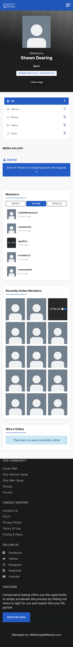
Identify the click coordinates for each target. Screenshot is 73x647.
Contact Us (10, 510)
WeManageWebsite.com (45, 634)
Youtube (14, 576)
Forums (7, 492)
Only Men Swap (13, 480)
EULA (6, 516)
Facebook (15, 552)
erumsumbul (25, 269)
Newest (15, 203)
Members (12, 194)
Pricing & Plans (13, 534)
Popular (57, 203)
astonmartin (24, 227)
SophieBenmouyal (27, 212)
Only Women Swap (15, 474)
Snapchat (14, 570)
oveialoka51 (24, 255)
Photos (38, 116)
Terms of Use (12, 528)
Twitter (13, 558)
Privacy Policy (12, 522)
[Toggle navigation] (68, 5)
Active (36, 203)
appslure (22, 241)
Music (38, 133)
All (38, 100)
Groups (7, 486)
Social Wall (10, 468)
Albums (38, 108)
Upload (12, 159)
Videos (38, 125)
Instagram (15, 564)
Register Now (16, 617)
